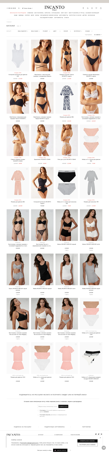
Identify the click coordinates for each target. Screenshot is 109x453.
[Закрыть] (100, 438)
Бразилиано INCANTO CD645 (42, 159)
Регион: (27, 8)
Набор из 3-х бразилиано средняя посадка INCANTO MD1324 (91, 378)
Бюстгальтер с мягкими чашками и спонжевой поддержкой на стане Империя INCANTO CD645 (91, 117)
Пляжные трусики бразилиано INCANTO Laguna (91, 75)
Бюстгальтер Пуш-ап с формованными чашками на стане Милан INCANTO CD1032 (42, 245)
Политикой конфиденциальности (29, 442)
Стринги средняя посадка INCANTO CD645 (18, 160)
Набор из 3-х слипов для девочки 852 (91, 160)
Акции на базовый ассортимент (54, 1)
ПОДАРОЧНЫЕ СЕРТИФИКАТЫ (55, 427)
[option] (54, 1)
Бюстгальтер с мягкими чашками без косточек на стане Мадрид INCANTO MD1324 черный (18, 333)
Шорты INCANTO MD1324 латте (91, 244)
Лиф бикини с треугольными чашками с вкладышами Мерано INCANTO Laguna (42, 75)
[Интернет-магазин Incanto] (54, 8)
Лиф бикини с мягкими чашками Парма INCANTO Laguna (42, 117)
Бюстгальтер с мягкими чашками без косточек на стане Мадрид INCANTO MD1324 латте (42, 333)
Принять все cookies (87, 440)
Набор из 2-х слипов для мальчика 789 (66, 202)
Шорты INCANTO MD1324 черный (66, 244)
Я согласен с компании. (52, 411)
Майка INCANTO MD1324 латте (66, 288)
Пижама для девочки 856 (67, 117)
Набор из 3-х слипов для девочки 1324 (91, 333)
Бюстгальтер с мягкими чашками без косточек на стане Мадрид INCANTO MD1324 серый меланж (66, 333)
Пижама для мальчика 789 (91, 201)
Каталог (41, 434)
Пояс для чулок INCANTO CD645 (67, 159)
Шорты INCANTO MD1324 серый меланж (18, 289)
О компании (58, 434)
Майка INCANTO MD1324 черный (42, 288)
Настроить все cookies (87, 444)
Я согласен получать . (53, 415)
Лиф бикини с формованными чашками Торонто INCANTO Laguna (18, 117)
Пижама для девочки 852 (18, 201)
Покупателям (75, 434)
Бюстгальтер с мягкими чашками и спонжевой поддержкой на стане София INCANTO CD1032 (17, 245)
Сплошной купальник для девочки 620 (18, 75)
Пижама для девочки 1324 (18, 377)
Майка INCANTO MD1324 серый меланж (91, 289)
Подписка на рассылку (22, 427)
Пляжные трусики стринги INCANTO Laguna (67, 75)
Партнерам (86, 427)
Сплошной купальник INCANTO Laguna (42, 202)
